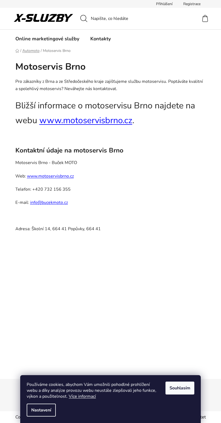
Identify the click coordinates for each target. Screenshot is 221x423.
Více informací (82, 396)
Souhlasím (180, 388)
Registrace (192, 3)
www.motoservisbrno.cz (85, 120)
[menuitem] (47, 39)
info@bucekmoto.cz (49, 202)
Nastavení (41, 410)
